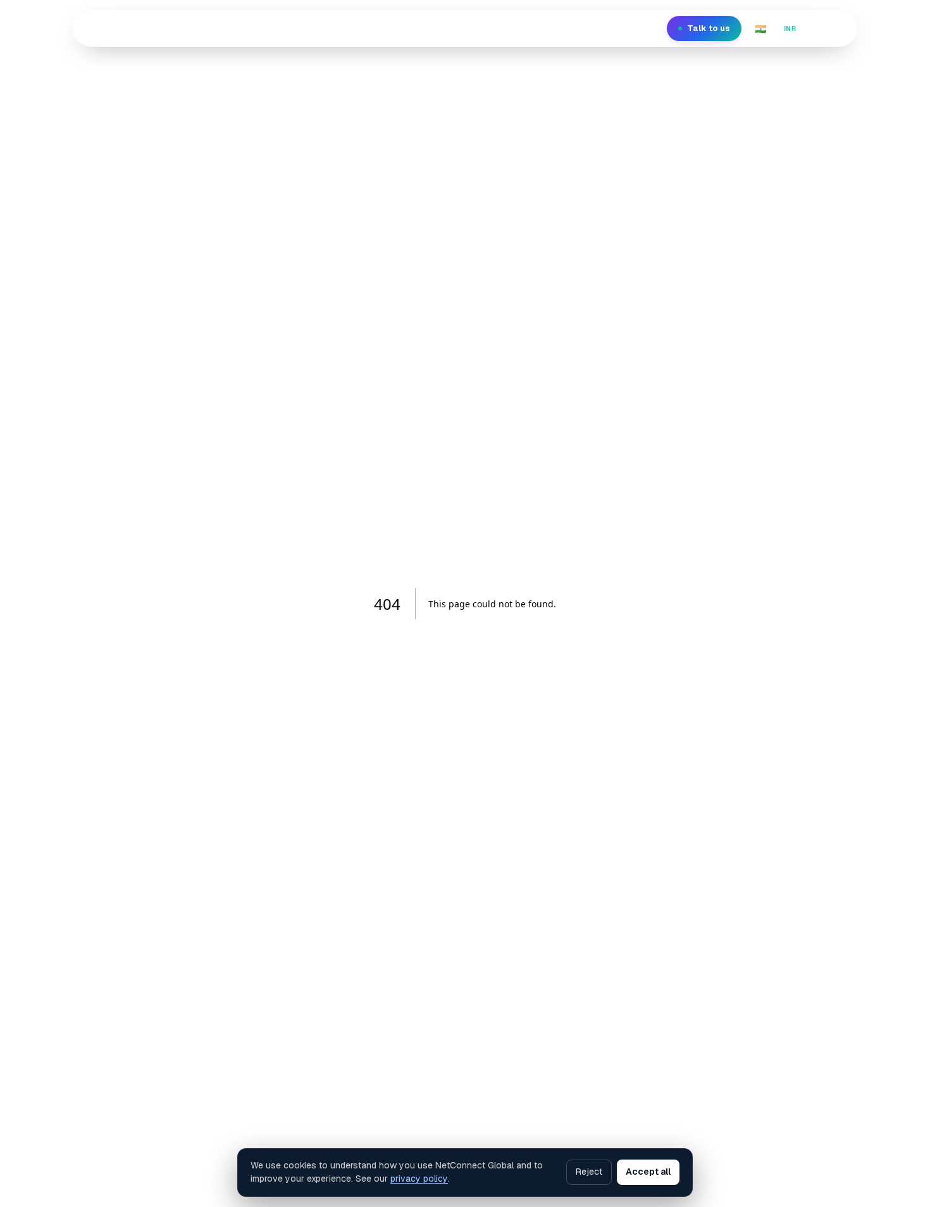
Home (213, 28)
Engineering (288, 28)
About (489, 28)
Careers (538, 28)
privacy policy (419, 1178)
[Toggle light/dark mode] (834, 28)
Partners (593, 28)
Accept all (648, 1171)
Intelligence (414, 28)
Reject (589, 1171)
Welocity (351, 28)
